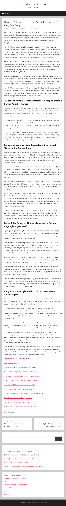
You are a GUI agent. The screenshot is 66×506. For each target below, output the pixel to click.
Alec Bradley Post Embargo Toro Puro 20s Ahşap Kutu (22, 376)
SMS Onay (7, 494)
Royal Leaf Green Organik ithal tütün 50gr (18, 389)
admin (29, 29)
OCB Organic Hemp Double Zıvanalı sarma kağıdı (20, 367)
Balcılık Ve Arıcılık (33, 4)
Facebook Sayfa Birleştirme (13, 475)
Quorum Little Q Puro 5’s (12, 363)
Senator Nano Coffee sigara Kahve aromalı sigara (20, 406)
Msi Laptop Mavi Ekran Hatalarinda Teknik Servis (20, 459)
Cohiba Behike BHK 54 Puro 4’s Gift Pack (17, 359)
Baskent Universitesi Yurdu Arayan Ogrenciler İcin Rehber (23, 466)
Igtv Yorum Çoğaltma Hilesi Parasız (16, 478)
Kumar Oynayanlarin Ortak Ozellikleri (16, 462)
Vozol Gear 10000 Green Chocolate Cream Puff (19, 385)
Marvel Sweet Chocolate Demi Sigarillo (17, 402)
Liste (5, 481)
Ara (5, 435)
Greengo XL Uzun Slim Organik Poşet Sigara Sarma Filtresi (23, 393)
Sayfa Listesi (8, 491)
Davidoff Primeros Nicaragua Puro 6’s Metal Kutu (20, 380)
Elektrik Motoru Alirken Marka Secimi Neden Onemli (21, 455)
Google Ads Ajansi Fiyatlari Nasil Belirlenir (18, 451)
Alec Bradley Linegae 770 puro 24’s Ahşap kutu (19, 372)
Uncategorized (11, 412)
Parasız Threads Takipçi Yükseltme (15, 485)
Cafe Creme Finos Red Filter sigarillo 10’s (18, 398)
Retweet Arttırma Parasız (12, 488)
